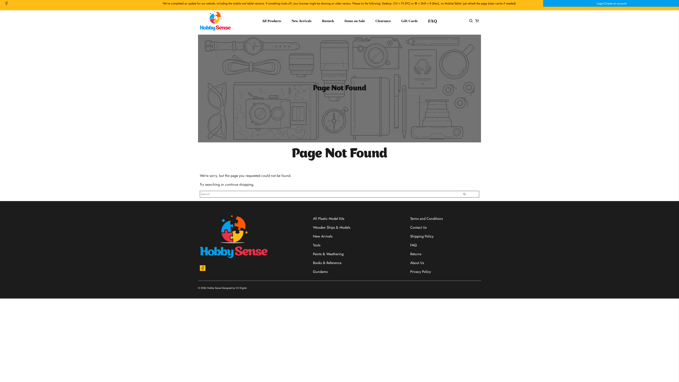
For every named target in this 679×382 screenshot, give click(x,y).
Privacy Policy (420, 271)
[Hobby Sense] (215, 21)
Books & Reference (327, 262)
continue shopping (239, 184)
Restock (328, 21)
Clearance (383, 21)
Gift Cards (409, 21)
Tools (316, 245)
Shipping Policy (422, 236)
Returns (415, 254)
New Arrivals (302, 21)
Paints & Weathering (328, 254)
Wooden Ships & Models (331, 227)
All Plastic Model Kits (328, 218)
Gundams (320, 271)
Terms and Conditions (426, 218)
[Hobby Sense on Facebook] (6, 3)
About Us (417, 262)
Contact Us (418, 227)
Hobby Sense (214, 288)
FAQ (432, 21)
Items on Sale (354, 21)
